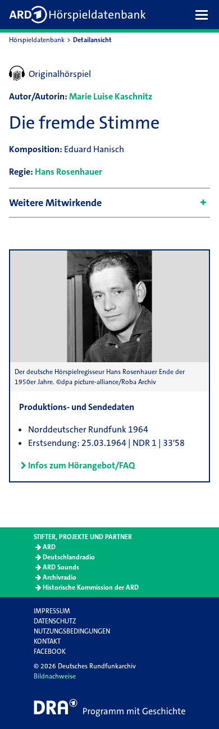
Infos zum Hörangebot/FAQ (81, 465)
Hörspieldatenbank (37, 39)
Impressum (52, 611)
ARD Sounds (61, 567)
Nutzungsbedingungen (72, 631)
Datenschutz (55, 621)
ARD (49, 547)
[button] (204, 14)
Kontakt (47, 641)
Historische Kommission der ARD (91, 587)
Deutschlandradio (69, 557)
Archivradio (59, 577)
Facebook (50, 651)
